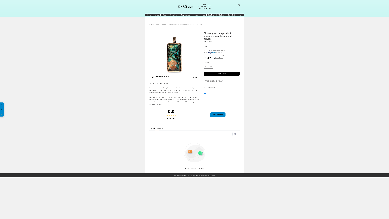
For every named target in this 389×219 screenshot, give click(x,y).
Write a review (218, 115)
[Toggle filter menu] (234, 134)
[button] (239, 5)
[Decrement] (205, 66)
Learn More (219, 53)
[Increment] (211, 66)
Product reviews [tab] (157, 128)
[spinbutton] (208, 66)
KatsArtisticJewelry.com (187, 176)
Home (151, 24)
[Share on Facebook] (205, 93)
